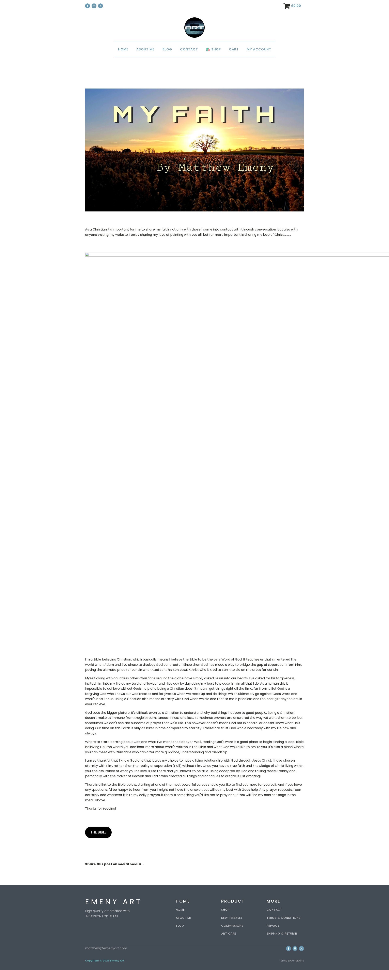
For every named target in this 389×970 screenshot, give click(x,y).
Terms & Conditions (291, 960)
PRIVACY (273, 925)
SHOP (225, 909)
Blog (167, 49)
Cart (234, 49)
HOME (180, 909)
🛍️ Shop (213, 49)
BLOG (180, 925)
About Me (145, 49)
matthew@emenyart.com (106, 948)
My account (259, 49)
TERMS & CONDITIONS (283, 917)
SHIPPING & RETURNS (282, 933)
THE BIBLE (98, 832)
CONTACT (274, 909)
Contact (189, 49)
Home (123, 49)
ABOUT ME (184, 917)
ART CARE (228, 933)
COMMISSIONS (232, 925)
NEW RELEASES (232, 917)
